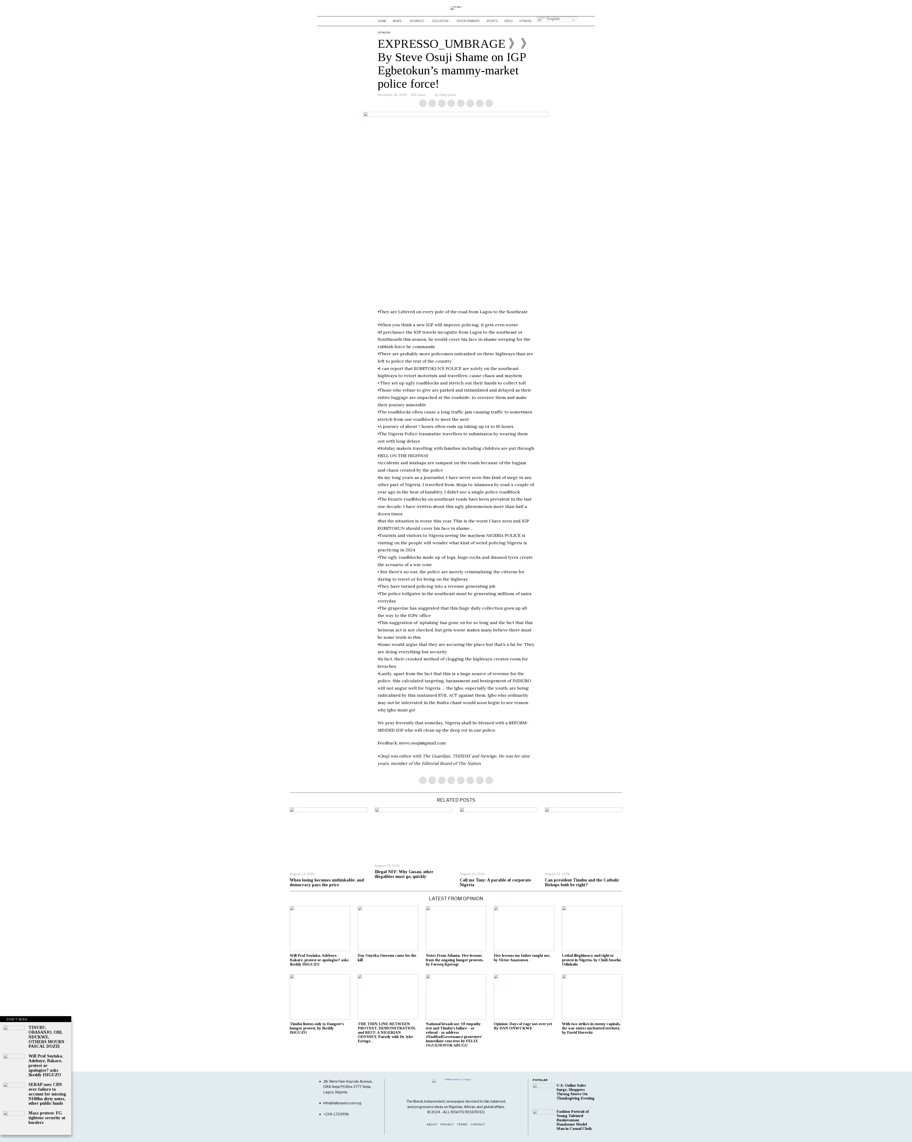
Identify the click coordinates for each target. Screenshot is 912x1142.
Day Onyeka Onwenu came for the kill (387, 957)
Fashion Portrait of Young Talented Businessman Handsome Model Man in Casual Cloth (574, 1120)
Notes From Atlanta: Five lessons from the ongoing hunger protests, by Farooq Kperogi (455, 959)
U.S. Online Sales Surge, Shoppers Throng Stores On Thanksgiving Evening (575, 1091)
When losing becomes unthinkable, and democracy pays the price (327, 882)
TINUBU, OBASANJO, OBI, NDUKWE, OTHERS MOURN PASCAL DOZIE (46, 1037)
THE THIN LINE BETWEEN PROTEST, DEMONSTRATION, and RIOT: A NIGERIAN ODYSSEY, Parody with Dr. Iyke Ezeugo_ (387, 1032)
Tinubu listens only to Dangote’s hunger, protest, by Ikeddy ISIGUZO (317, 1028)
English (553, 19)
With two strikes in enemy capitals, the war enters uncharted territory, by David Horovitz (591, 1028)
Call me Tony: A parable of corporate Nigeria (495, 882)
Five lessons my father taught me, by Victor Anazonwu (522, 957)
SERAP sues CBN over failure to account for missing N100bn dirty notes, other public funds (47, 1094)
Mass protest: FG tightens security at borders (46, 1118)
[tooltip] (577, 8)
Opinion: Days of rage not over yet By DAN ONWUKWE (523, 1026)
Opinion (384, 32)
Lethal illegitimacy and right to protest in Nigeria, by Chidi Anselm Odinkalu (591, 959)
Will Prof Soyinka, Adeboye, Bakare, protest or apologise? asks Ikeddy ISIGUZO (319, 959)
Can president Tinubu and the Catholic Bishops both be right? (582, 882)
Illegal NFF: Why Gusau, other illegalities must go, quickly (404, 874)
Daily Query (447, 95)
